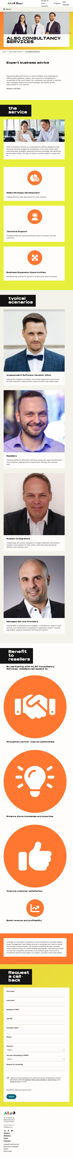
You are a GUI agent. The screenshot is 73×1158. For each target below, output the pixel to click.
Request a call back (13, 88)
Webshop (7, 1136)
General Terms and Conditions (36, 1080)
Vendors (7, 1133)
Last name (10, 1000)
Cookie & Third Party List (11, 1144)
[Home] (9, 1113)
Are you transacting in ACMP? (17, 1055)
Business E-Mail (12, 1009)
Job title (9, 1019)
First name (10, 991)
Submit (11, 1097)
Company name (12, 1028)
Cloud (6, 1138)
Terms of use (8, 1151)
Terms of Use (15, 1081)
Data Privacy (52, 1080)
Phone (9, 1037)
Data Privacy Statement (11, 1146)
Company (7, 1141)
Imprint (6, 1149)
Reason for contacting (14, 1064)
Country (9, 1046)
